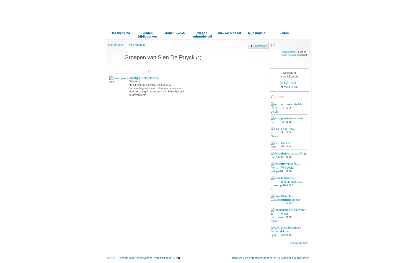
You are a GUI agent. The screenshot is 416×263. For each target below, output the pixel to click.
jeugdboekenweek (292, 118)
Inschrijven (289, 82)
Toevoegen (260, 45)
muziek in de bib (291, 104)
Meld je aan (291, 87)
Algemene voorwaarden (295, 258)
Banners (237, 258)
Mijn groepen (137, 44)
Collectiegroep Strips (294, 153)
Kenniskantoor (289, 52)
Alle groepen (116, 44)
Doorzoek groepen (149, 72)
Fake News (288, 128)
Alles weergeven (298, 242)
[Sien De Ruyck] (115, 65)
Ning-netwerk (289, 55)
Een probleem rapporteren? (261, 258)
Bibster (285, 143)
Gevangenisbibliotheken (144, 78)
